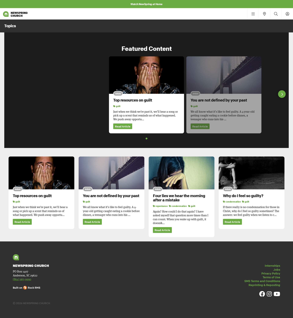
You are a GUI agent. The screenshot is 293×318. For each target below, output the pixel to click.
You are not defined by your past (219, 100)
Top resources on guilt (132, 100)
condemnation (179, 205)
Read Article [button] (122, 126)
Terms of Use (271, 277)
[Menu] (253, 13)
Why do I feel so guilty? (243, 195)
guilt (118, 106)
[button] (282, 94)
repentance (161, 205)
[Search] (276, 13)
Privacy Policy (270, 273)
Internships (272, 265)
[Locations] (264, 13)
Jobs (276, 269)
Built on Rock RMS (26, 287)
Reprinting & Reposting (264, 285)
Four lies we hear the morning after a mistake (179, 198)
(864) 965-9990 (22, 279)
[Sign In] (287, 13)
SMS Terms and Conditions (262, 281)
